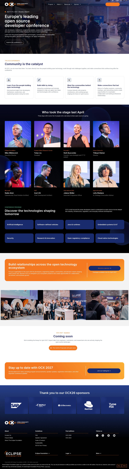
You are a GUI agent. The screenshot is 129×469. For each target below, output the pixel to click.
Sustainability (39, 443)
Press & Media (9, 438)
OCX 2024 (68, 438)
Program (50, 4)
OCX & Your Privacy (41, 445)
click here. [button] (47, 466)
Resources (67, 4)
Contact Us (8, 435)
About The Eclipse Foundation (13, 440)
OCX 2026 (68, 435)
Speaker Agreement (41, 438)
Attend (59, 4)
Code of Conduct (40, 440)
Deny (119, 465)
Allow (124, 465)
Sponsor (76, 4)
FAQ (36, 435)
